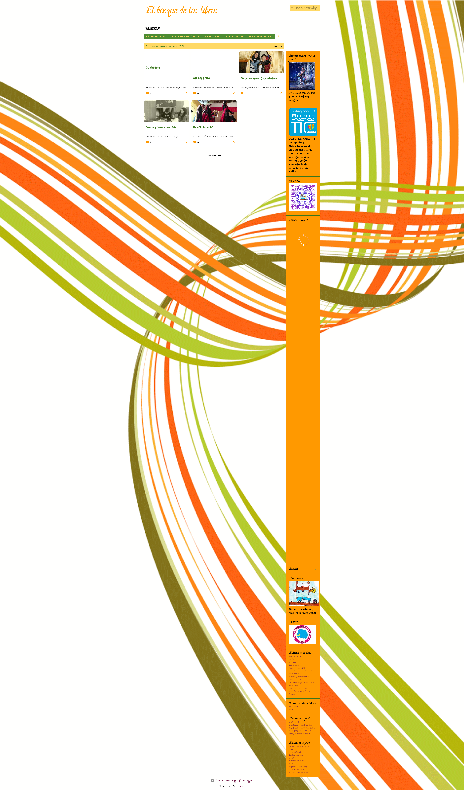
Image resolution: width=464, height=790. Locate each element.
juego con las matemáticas (300, 671)
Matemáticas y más (297, 769)
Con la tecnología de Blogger (233, 781)
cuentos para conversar (299, 676)
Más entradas (214, 155)
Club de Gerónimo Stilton (299, 691)
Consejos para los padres (300, 731)
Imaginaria (293, 706)
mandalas (293, 758)
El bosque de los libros (182, 11)
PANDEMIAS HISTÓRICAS (185, 36)
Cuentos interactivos (298, 688)
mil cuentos (294, 674)
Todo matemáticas (297, 668)
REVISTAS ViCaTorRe (260, 36)
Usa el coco (294, 665)
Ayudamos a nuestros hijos (300, 725)
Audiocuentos (295, 722)
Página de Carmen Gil (298, 766)
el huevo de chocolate (298, 772)
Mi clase (292, 764)
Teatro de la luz (295, 752)
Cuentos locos (295, 679)
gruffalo (292, 659)
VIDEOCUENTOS (234, 36)
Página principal (156, 36)
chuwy (241, 786)
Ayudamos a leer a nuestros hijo (302, 728)
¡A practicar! (212, 36)
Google (292, 694)
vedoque (292, 662)
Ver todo (278, 46)
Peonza (292, 709)
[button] (186, 93)
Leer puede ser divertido (299, 734)
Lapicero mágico (296, 755)
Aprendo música (296, 656)
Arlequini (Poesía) (296, 761)
